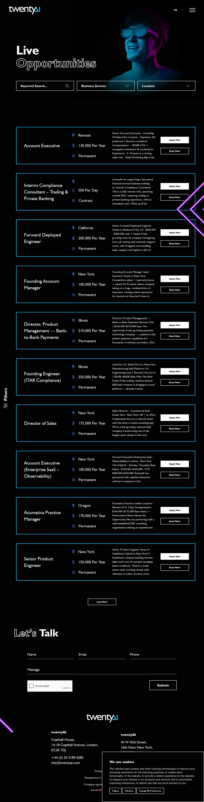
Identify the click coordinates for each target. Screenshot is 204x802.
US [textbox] (175, 10)
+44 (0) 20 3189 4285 (67, 757)
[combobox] (177, 10)
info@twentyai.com (65, 763)
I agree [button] (115, 791)
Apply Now (174, 140)
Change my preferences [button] (150, 791)
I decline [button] (129, 791)
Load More (102, 601)
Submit (163, 685)
